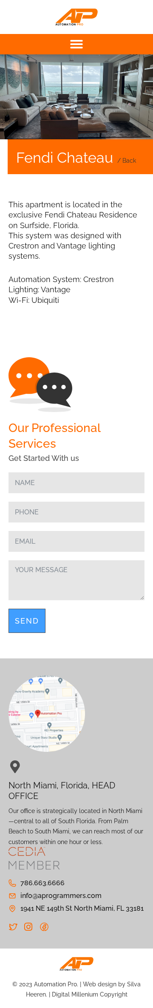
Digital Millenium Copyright (90, 994)
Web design (99, 984)
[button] (76, 44)
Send (27, 620)
